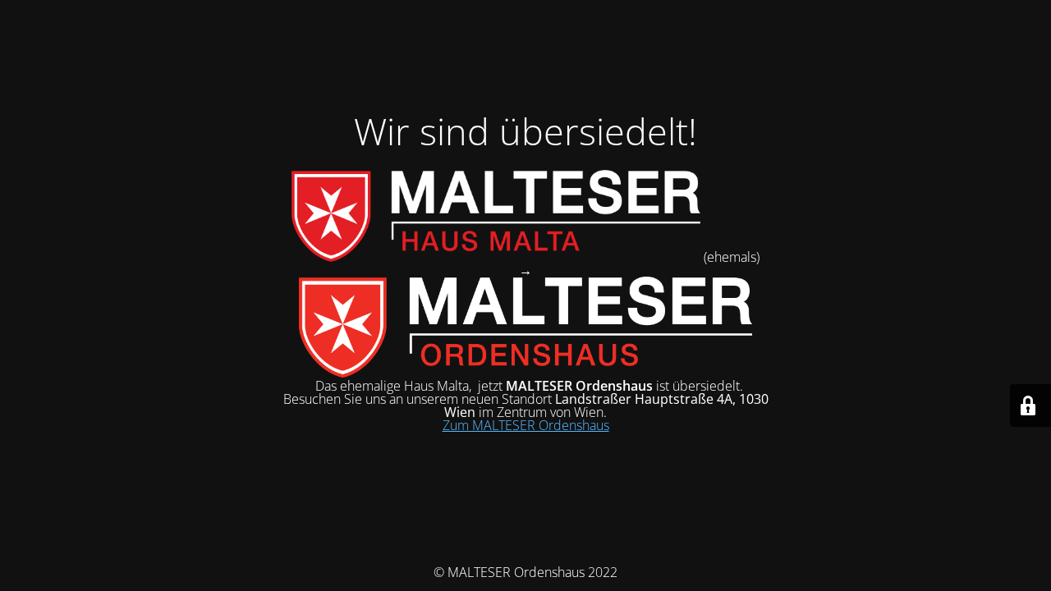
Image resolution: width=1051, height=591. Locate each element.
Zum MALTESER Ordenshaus (526, 425)
